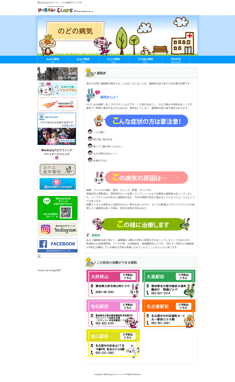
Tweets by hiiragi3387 (49, 270)
